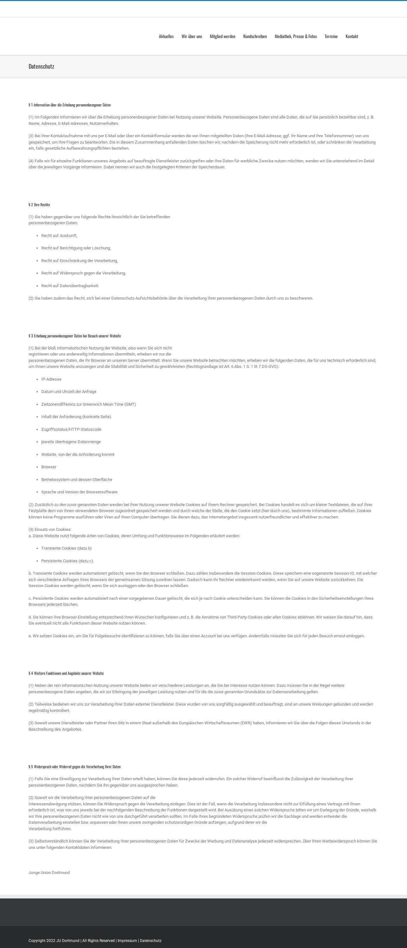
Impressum (127, 940)
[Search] (368, 36)
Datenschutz (151, 940)
